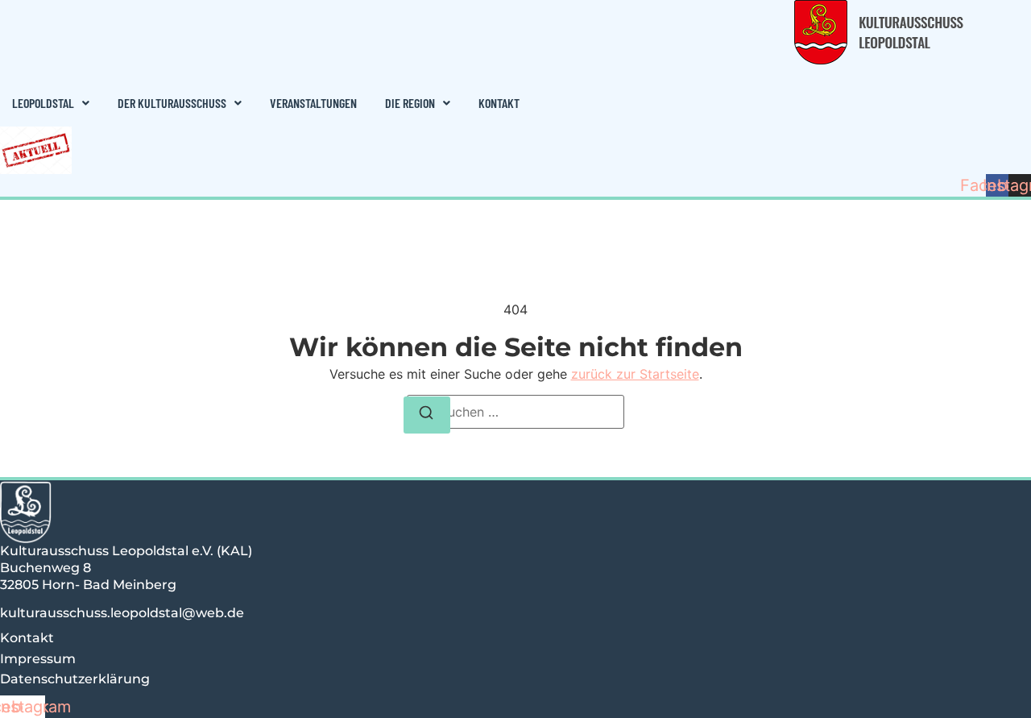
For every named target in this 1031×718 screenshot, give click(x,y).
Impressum (38, 658)
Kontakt (499, 102)
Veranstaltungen (313, 102)
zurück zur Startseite (635, 374)
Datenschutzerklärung (75, 679)
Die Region (410, 102)
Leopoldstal (43, 102)
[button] (50, 104)
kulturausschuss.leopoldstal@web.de (122, 612)
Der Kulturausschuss (172, 102)
